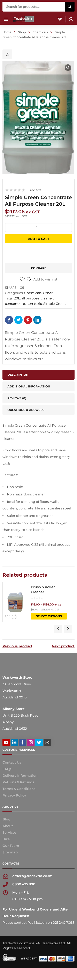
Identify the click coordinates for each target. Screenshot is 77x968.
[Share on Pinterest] (28, 320)
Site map (10, 852)
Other (48, 293)
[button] (68, 67)
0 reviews (34, 190)
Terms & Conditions (18, 789)
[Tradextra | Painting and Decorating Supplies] (23, 19)
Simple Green (54, 304)
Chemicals (40, 32)
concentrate (15, 304)
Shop (22, 32)
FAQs (6, 769)
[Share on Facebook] (9, 320)
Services (9, 832)
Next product (63, 646)
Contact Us (11, 762)
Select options (49, 616)
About (7, 826)
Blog (6, 819)
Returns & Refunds (18, 782)
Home (6, 32)
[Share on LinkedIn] (37, 320)
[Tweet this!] (18, 320)
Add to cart (38, 239)
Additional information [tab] (28, 386)
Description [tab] (17, 375)
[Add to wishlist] (7, 617)
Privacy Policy (14, 795)
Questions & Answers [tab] (25, 410)
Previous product (17, 646)
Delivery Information (20, 776)
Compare (38, 268)
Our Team (10, 846)
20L (17, 298)
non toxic (34, 304)
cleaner (47, 298)
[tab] (38, 398)
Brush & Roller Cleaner (43, 589)
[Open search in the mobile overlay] (38, 7)
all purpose (30, 298)
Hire (6, 839)
